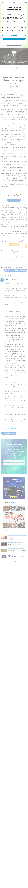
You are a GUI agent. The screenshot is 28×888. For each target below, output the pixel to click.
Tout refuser (14, 42)
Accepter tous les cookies (14, 38)
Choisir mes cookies (14, 35)
